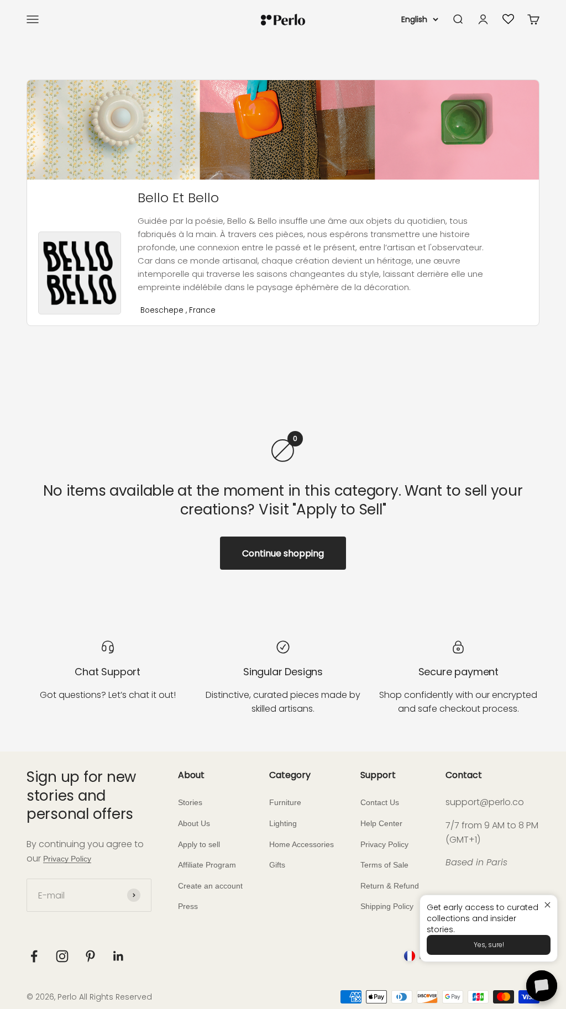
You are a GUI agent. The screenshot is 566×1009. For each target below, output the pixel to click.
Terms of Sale (384, 864)
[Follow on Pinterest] (90, 956)
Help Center (381, 823)
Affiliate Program (207, 864)
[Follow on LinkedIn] (118, 956)
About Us (194, 823)
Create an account (210, 885)
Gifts (277, 864)
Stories (190, 802)
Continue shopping (283, 553)
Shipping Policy (386, 906)
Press (188, 906)
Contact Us (379, 802)
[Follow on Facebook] (34, 956)
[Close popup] (547, 904)
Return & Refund (389, 885)
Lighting (283, 823)
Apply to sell (199, 844)
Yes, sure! (489, 944)
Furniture (285, 802)
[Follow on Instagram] (62, 956)
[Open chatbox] (541, 985)
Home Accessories (301, 844)
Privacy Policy (67, 858)
